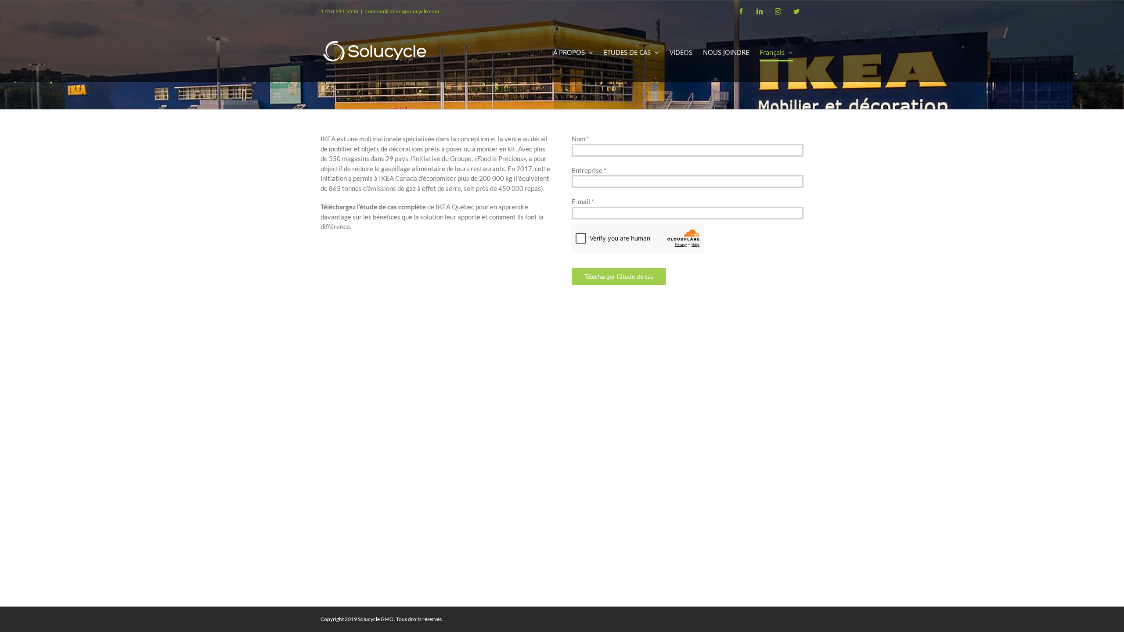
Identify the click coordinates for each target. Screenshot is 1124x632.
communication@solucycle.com (402, 11)
